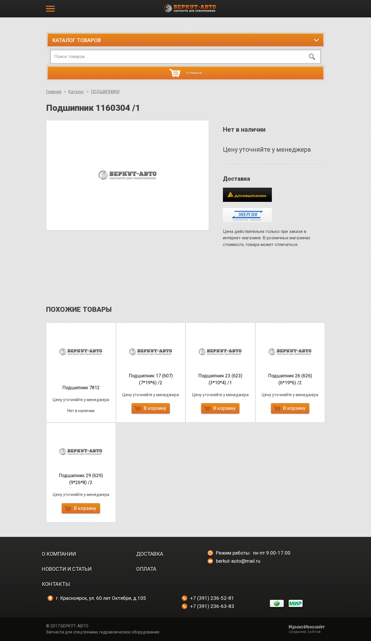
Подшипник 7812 (81, 387)
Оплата (146, 569)
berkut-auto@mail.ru (238, 561)
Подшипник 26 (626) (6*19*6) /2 (290, 379)
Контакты (56, 584)
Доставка (149, 554)
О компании (59, 554)
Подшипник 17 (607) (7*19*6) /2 (151, 379)
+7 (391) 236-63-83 (212, 606)
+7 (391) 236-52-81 (212, 598)
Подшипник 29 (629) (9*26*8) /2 (81, 479)
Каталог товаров (76, 40)
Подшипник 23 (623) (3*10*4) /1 (220, 379)
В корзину (155, 408)
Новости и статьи (67, 569)
